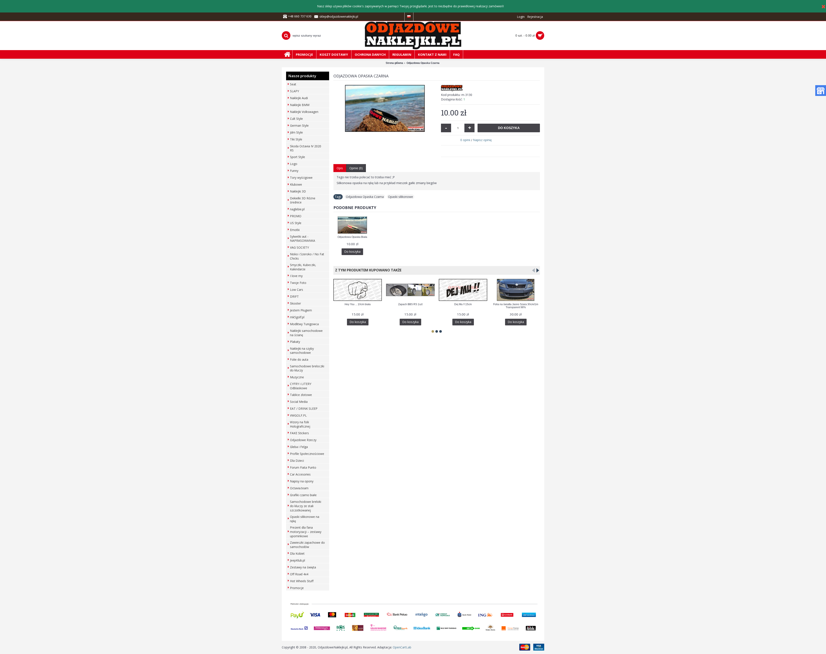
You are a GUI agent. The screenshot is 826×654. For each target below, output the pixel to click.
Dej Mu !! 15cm (463, 304)
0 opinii (465, 140)
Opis (340, 168)
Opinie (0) (356, 168)
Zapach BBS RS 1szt (410, 304)
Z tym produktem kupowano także (367, 270)
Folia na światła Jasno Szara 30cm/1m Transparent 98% (515, 306)
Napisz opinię (482, 140)
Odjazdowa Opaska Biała (352, 237)
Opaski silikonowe (400, 197)
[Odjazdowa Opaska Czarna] (385, 108)
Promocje (297, 588)
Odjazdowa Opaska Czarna (365, 197)
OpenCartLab (402, 647)
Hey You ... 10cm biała (358, 304)
